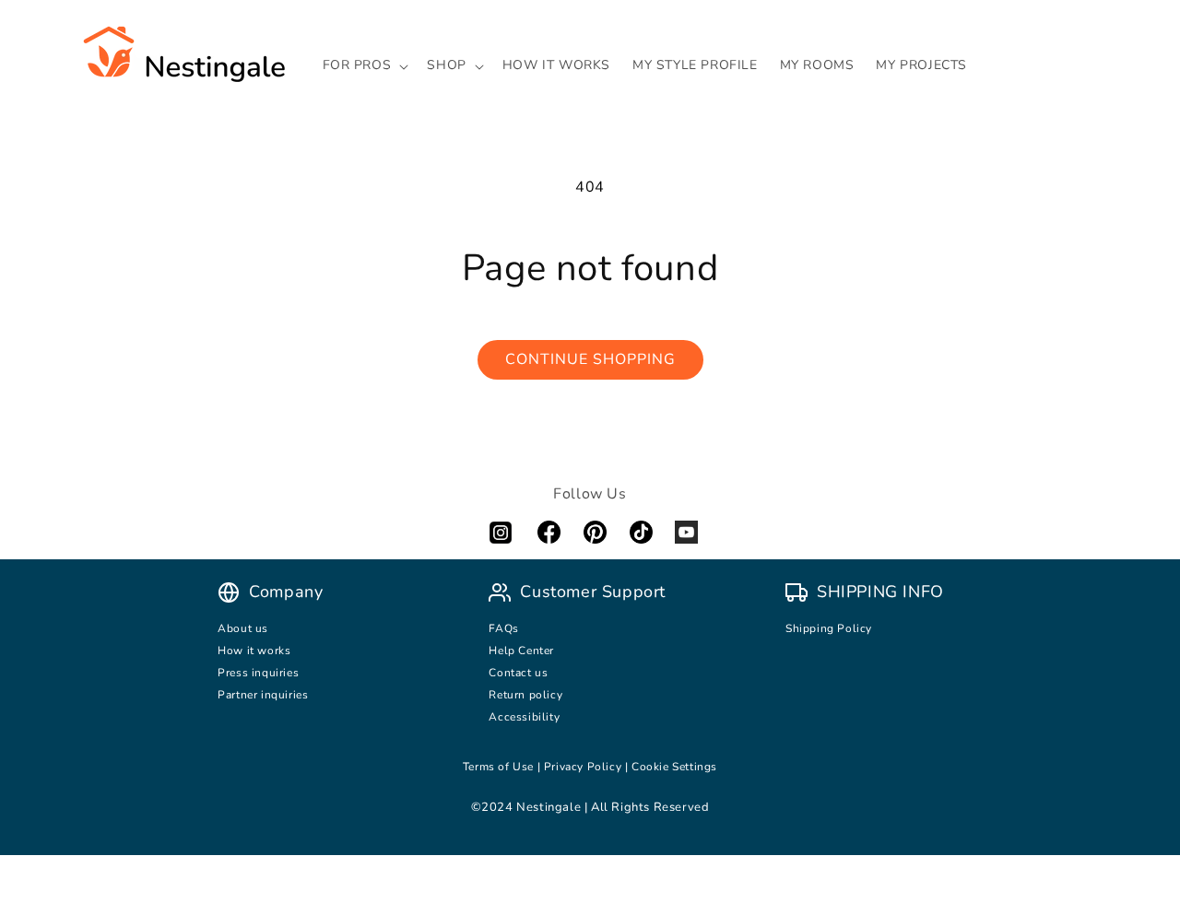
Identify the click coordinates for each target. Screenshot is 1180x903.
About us (243, 628)
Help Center (521, 650)
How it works (254, 650)
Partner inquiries (263, 694)
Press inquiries (258, 672)
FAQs (503, 628)
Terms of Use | (503, 766)
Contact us (520, 672)
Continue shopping (590, 359)
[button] (364, 65)
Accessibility (524, 717)
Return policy (525, 694)
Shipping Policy (828, 628)
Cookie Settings (674, 766)
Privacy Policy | (587, 766)
